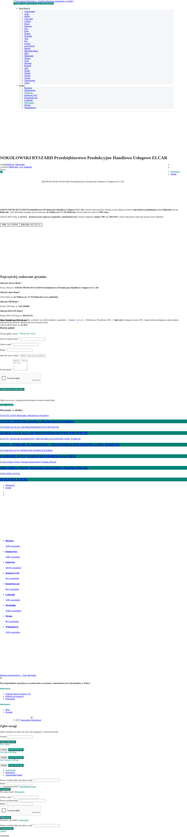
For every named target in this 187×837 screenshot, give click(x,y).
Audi (26, 14)
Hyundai (28, 36)
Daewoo (28, 26)
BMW (27, 16)
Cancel (4, 750)
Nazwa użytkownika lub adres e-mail (17, 780)
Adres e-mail (6, 344)
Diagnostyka (29, 90)
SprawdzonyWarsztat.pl (31, 720)
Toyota (27, 78)
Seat (26, 68)
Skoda (27, 70)
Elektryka (28, 93)
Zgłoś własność (6, 405)
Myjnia (27, 105)
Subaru (27, 73)
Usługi (22, 85)
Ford (26, 31)
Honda (27, 33)
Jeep (26, 38)
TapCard (79, 320)
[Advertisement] (93, 133)
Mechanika (29, 103)
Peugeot (27, 63)
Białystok (14, 167)
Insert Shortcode (15, 750)
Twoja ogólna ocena (9, 334)
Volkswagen (29, 80)
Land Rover (29, 46)
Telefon (3, 736)
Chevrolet (28, 19)
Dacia (26, 24)
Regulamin (10, 699)
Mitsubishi (28, 56)
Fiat (26, 29)
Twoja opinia (6, 369)
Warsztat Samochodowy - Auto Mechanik (18, 675)
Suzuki (27, 75)
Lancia (27, 43)
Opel (26, 61)
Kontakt (8, 712)
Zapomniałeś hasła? (13, 775)
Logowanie (10, 770)
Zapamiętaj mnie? (11, 786)
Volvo (27, 83)
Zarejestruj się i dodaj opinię (12, 389)
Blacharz (28, 88)
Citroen (27, 21)
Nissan (27, 58)
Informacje (175, 171)
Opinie (173, 174)
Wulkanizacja (30, 107)
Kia (26, 41)
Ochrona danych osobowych (17, 694)
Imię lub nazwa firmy (10, 355)
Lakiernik (28, 100)
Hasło (3, 350)
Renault (27, 66)
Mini (26, 53)
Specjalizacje (24, 8)
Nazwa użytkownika (9, 339)
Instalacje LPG (30, 95)
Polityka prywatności (14, 696)
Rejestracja (10, 772)
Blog (7, 709)
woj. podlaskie (25, 167)
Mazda (27, 48)
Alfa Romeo (29, 11)
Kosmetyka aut (30, 98)
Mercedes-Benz (31, 51)
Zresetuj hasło (6, 828)
